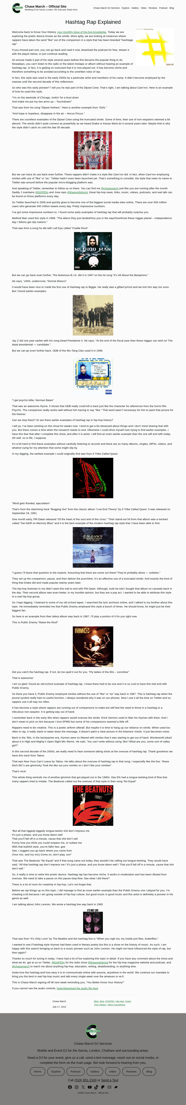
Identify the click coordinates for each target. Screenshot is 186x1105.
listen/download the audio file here (77, 988)
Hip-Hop (120, 1001)
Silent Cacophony (116, 1005)
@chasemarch (110, 188)
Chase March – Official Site (45, 6)
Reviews (131, 1071)
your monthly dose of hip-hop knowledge (81, 32)
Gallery (95, 1071)
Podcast (75, 1071)
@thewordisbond (98, 962)
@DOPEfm (41, 192)
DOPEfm (109, 1001)
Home (37, 1071)
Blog (96, 1001)
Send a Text (109, 1080)
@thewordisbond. (77, 192)
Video (112, 1071)
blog (102, 1001)
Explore (56, 1071)
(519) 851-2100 (86, 1080)
